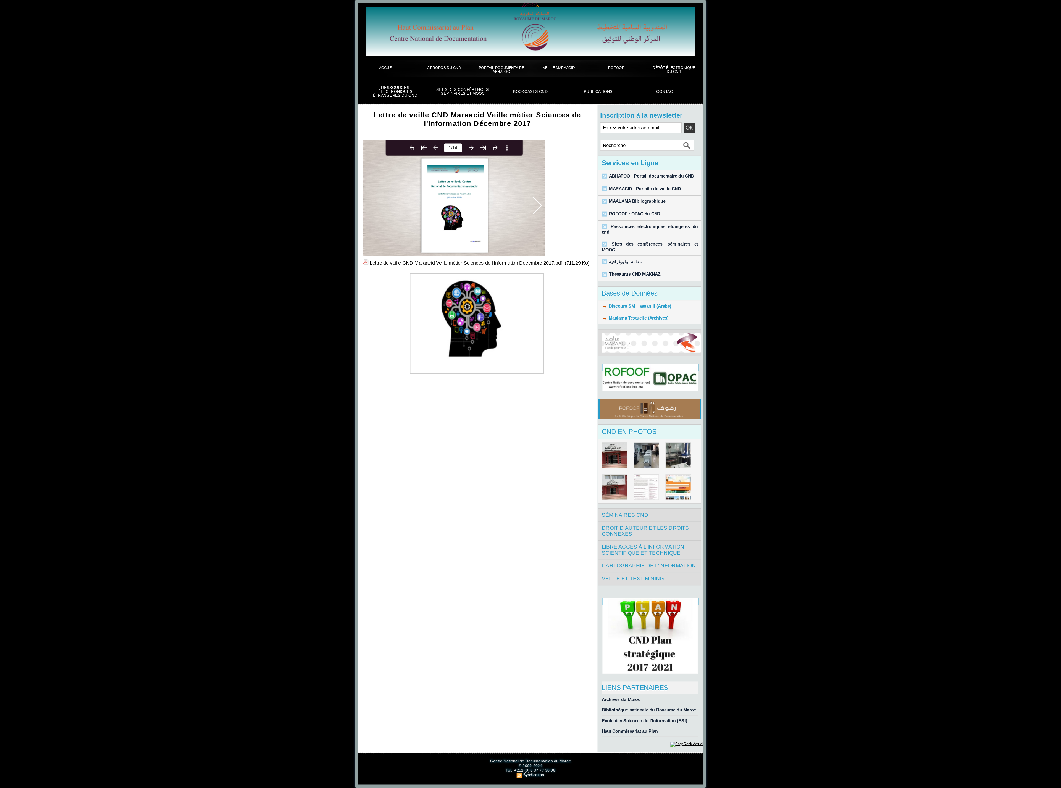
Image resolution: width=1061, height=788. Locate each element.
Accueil (387, 68)
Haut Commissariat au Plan (630, 731)
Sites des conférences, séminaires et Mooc (463, 91)
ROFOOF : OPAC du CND (634, 214)
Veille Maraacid (559, 68)
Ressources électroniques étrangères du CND (395, 91)
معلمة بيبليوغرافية (625, 261)
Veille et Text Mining (633, 578)
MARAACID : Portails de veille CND (645, 188)
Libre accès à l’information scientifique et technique (643, 550)
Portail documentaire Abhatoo (501, 70)
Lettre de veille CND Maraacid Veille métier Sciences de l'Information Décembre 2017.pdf (466, 262)
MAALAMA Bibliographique (637, 201)
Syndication (533, 775)
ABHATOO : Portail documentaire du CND (651, 176)
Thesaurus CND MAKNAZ (634, 274)
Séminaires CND (625, 515)
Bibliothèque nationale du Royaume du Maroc (649, 710)
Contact (665, 91)
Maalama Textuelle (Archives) (637, 317)
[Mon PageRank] (686, 743)
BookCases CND (530, 91)
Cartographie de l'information (649, 565)
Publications (598, 91)
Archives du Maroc (621, 699)
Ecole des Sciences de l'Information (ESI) (644, 720)
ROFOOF (616, 68)
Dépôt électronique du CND (674, 70)
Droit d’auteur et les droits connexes (645, 531)
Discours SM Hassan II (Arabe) (639, 306)
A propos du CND (444, 68)
